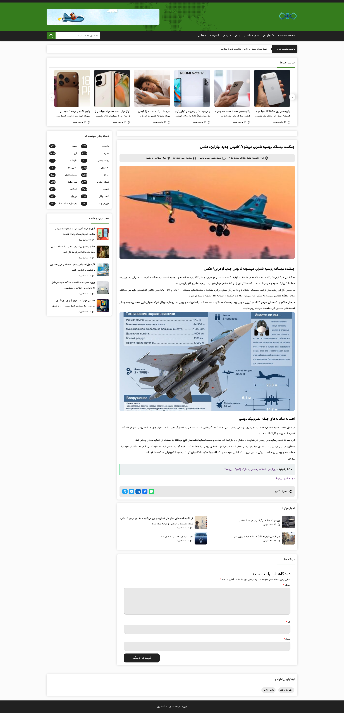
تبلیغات (64, 160)
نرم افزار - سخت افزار (64, 203)
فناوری (227, 35)
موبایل (202, 35)
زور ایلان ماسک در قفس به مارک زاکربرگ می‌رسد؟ (250, 469)
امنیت (64, 146)
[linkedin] (138, 491)
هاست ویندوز (172, 707)
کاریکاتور (64, 189)
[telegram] (131, 491)
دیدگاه (286, 585)
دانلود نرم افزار (286, 690)
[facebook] (144, 491)
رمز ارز (95, 175)
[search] (51, 35)
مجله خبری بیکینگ (285, 479)
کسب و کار (95, 196)
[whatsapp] (151, 491)
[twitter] (125, 491)
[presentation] (292, 97)
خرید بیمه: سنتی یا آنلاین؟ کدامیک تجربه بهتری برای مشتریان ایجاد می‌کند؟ (230, 49)
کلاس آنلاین (268, 690)
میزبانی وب (96, 203)
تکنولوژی (268, 35)
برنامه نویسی (96, 160)
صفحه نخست (286, 35)
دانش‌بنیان (64, 168)
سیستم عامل (64, 175)
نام (288, 622)
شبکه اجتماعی (95, 182)
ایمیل (287, 639)
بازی (237, 35)
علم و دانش (251, 35)
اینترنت (214, 35)
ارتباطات (95, 146)
